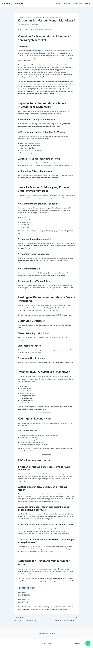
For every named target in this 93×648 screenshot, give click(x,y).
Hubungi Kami (27, 588)
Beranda (58, 4)
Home (20, 29)
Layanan (67, 4)
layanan (34, 111)
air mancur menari (34, 50)
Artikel (87, 4)
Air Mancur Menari (12, 3)
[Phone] (87, 643)
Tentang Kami (77, 4)
